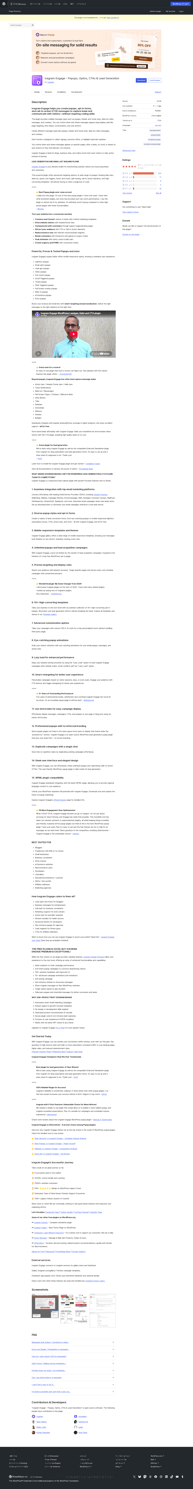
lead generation (155, 130)
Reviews (48, 92)
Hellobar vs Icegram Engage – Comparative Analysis (56, 1149)
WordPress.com (157, 1456)
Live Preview (155, 80)
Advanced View (128, 150)
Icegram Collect (40, 1228)
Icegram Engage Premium (93, 957)
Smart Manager (40, 1238)
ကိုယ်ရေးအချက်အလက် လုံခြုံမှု (18, 1467)
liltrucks (41, 209)
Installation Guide (93, 464)
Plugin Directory (15, 11)
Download (141, 80)
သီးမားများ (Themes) (50, 1459)
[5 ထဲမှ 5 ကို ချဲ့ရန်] (113, 1315)
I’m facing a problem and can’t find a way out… (51, 1392)
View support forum (130, 212)
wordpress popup (154, 139)
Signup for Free (38, 1251)
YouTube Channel (81, 1212)
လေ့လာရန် (83, 1456)
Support (158, 92)
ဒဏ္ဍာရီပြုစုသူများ (86, 1463)
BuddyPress (156, 1467)
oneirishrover (56, 594)
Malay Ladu (41, 1427)
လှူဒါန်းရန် (120, 1463)
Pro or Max (60, 1028)
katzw (104, 1094)
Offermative (39, 1243)
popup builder (155, 135)
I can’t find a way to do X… (43, 1385)
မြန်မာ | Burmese (36, 1477)
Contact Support (79, 1251)
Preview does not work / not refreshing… (49, 1370)
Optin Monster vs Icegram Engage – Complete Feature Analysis (60, 1138)
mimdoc (76, 834)
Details (37, 92)
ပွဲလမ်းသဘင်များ (120, 1459)
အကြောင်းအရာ (13, 1456)
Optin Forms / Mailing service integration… (49, 1363)
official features (59, 800)
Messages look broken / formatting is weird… (50, 1342)
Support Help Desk (75, 1052)
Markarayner (89, 700)
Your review (127, 193)
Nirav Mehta (41, 1422)
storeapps (83, 1416)
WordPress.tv (86, 1467)
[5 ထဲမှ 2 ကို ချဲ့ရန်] (84, 1296)
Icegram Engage (38, 167)
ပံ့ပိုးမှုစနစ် (84, 1459)
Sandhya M (83, 1422)
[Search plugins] (32, 25)
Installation (61, 92)
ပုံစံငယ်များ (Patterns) (52, 1467)
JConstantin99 (65, 374)
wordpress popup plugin (152, 144)
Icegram (50, 82)
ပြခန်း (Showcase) (51, 1456)
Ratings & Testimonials (102, 1120)
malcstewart (52, 1114)
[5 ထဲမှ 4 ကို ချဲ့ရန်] (113, 1296)
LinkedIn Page (96, 1212)
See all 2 (158, 125)
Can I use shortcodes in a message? (47, 1378)
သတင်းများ (12, 1459)
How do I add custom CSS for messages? (49, 1356)
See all (158, 193)
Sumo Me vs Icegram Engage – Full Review (52, 1154)
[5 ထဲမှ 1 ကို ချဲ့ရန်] (56, 1296)
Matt (153, 1459)
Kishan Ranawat (43, 1432)
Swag (118, 1467)
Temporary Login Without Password (49, 1233)
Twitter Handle (66, 1212)
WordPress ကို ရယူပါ (181, 4)
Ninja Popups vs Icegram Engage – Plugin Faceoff (55, 1143)
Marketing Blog (59, 1052)
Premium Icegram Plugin (41, 1052)
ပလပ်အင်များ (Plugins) (52, 1463)
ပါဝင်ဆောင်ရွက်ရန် (122, 1456)
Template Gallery (50, 614)
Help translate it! (113, 18)
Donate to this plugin (131, 234)
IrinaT (40, 458)
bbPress (155, 1463)
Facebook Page (52, 1212)
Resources (50, 1251)
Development (76, 92)
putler (81, 1427)
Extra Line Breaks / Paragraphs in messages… (50, 1349)
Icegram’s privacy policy (95, 1281)
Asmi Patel (83, 1432)
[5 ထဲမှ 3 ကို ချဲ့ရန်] (84, 1313)
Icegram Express (100, 494)
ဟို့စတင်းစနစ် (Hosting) (18, 1463)
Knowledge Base (86, 469)
